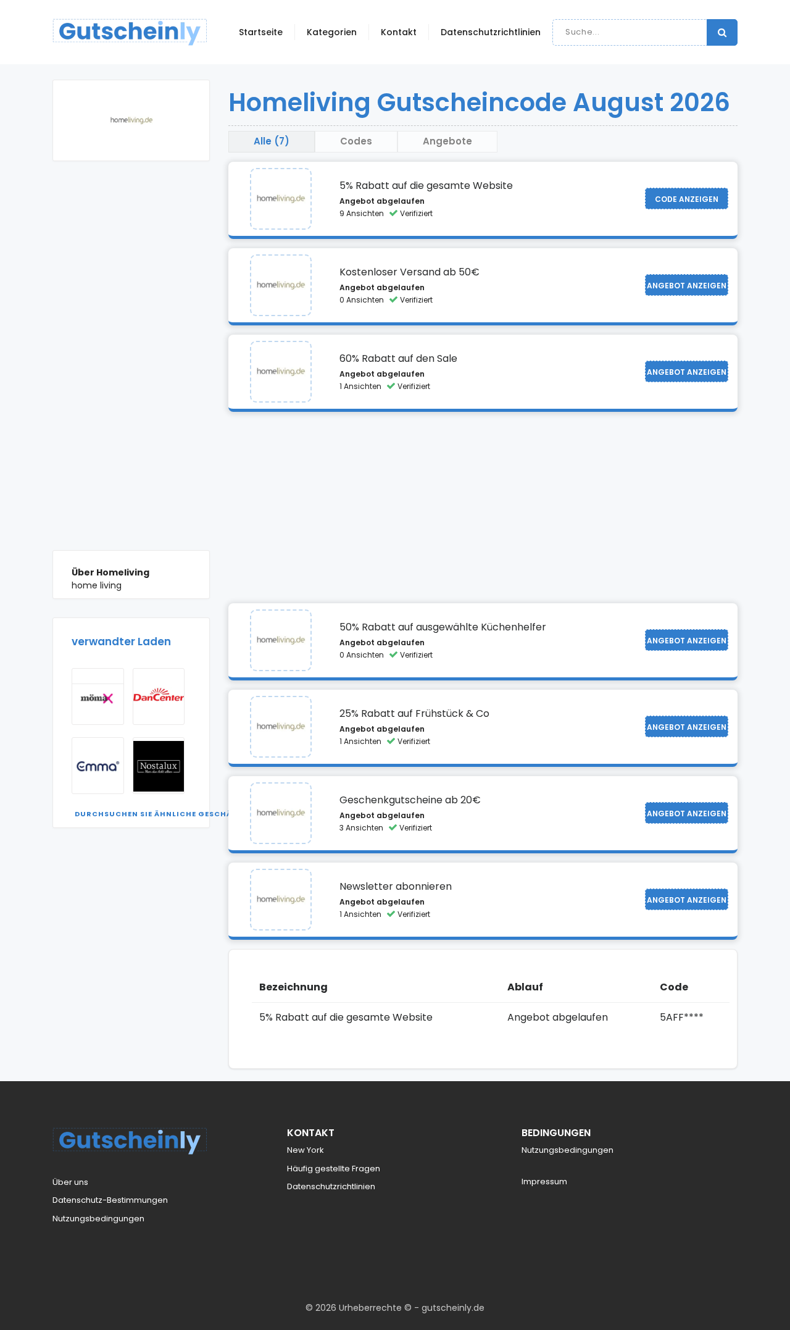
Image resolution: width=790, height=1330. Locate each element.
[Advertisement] (131, 365)
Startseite (261, 32)
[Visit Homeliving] (281, 199)
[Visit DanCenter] (159, 696)
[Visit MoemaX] (97, 696)
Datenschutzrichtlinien (491, 32)
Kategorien (332, 32)
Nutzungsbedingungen (98, 1218)
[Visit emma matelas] (97, 765)
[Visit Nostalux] (159, 765)
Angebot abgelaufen (382, 201)
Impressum (544, 1181)
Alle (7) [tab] (271, 141)
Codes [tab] (356, 141)
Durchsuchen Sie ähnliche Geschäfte (160, 814)
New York (305, 1150)
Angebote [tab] (447, 141)
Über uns (70, 1182)
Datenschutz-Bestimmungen (110, 1200)
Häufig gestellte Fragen (333, 1168)
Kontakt (399, 32)
